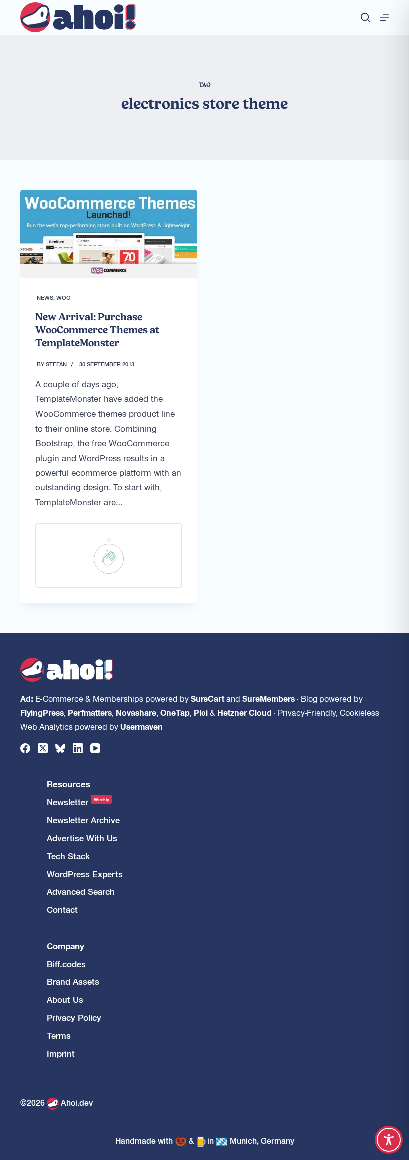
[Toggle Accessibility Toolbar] (389, 1140)
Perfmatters (90, 712)
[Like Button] (109, 559)
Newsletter (78, 802)
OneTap (175, 712)
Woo (63, 297)
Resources (68, 784)
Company (65, 946)
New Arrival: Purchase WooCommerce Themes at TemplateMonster (97, 329)
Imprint (61, 1053)
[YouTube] (95, 748)
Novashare (136, 712)
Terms (59, 1035)
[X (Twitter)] (43, 748)
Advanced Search (81, 891)
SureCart (207, 698)
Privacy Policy (74, 1017)
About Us (65, 999)
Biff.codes (66, 964)
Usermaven (141, 726)
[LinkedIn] (78, 748)
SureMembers (268, 698)
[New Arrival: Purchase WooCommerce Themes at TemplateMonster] (108, 234)
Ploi (201, 712)
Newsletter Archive (83, 820)
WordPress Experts (85, 874)
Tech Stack (68, 856)
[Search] (365, 17)
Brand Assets (73, 981)
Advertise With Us (82, 838)
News (45, 297)
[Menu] (384, 17)
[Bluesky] (60, 748)
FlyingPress (42, 712)
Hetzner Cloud (244, 712)
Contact (62, 909)
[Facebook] (25, 748)
